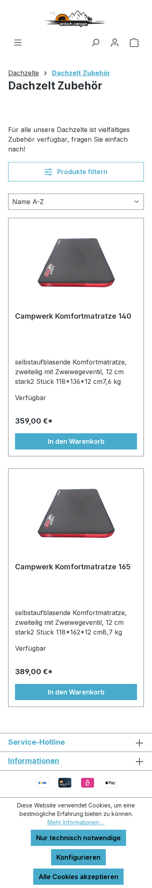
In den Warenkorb (76, 441)
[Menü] (18, 42)
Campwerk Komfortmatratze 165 (73, 566)
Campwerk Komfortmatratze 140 (73, 316)
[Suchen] (95, 42)
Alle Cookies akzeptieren (78, 877)
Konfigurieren (78, 857)
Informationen (33, 760)
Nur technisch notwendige (78, 838)
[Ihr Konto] (114, 42)
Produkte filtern (81, 172)
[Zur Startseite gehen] (76, 19)
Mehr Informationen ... (76, 822)
